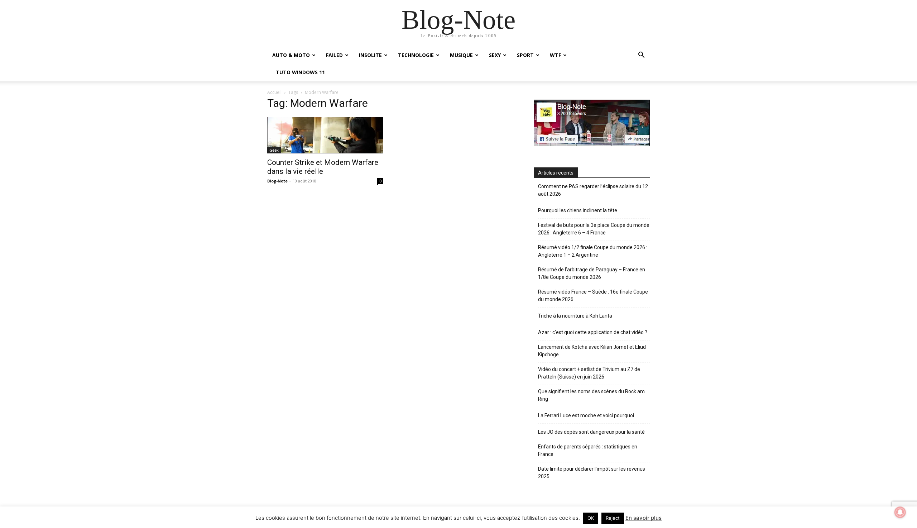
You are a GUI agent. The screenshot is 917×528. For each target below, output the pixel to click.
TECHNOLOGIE (416, 55)
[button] (641, 55)
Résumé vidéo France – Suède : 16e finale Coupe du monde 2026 (593, 295)
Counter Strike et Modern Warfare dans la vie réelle (322, 167)
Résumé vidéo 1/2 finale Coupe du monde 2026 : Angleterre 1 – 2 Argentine (592, 251)
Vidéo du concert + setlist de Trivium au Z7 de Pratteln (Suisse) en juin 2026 (589, 373)
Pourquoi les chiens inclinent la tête (577, 210)
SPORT (525, 55)
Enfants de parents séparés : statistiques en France (587, 450)
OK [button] (590, 518)
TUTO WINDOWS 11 (300, 72)
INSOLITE (370, 55)
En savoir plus (643, 517)
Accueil (274, 92)
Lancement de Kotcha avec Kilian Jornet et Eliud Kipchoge (592, 350)
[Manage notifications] (900, 512)
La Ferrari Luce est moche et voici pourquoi (586, 415)
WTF (555, 55)
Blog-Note (277, 181)
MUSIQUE (461, 55)
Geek (274, 150)
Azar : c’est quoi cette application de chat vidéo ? (592, 332)
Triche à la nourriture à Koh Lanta (575, 316)
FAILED (334, 55)
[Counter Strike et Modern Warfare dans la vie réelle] (325, 135)
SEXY (495, 55)
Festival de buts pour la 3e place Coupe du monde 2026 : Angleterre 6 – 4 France (593, 229)
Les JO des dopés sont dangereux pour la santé (591, 432)
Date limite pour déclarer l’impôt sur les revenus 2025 (591, 472)
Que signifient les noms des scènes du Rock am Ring (591, 395)
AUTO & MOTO (291, 55)
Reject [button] (613, 518)
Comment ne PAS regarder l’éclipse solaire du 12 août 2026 (593, 190)
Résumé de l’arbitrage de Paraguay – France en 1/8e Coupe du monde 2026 (591, 273)
